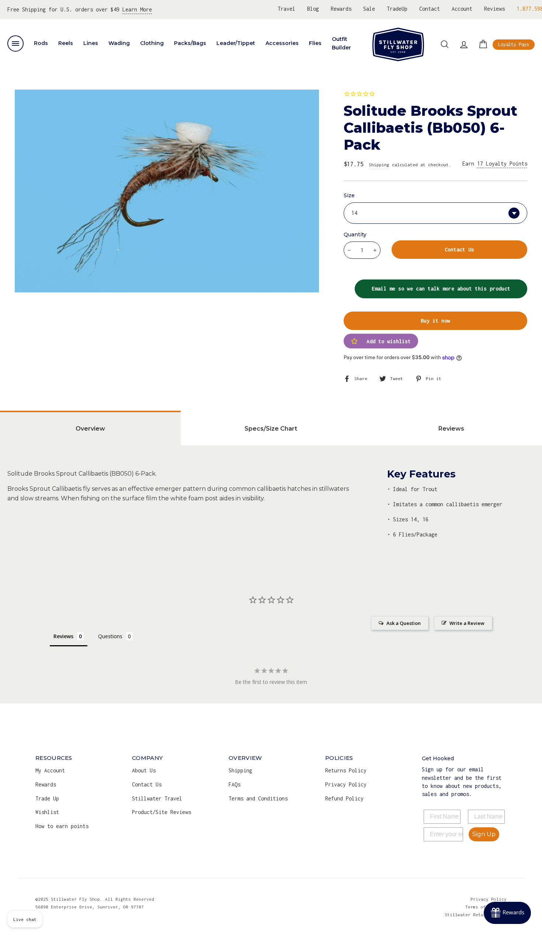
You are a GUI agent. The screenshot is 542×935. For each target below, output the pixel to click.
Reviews (494, 9)
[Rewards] (507, 913)
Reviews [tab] (451, 428)
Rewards (341, 9)
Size (349, 195)
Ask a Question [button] (403, 623)
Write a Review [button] (466, 623)
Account (462, 9)
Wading (119, 43)
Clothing (152, 43)
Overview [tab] (90, 428)
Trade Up (47, 798)
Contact (429, 9)
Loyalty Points (502, 163)
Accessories (282, 43)
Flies (315, 43)
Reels (65, 43)
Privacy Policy (345, 784)
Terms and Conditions (258, 798)
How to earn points (61, 826)
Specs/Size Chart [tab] (270, 428)
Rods (41, 43)
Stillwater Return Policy (476, 914)
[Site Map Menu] (15, 43)
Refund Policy (344, 798)
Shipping (379, 164)
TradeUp (397, 9)
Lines (90, 43)
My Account (50, 770)
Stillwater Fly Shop (398, 44)
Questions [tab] (110, 636)
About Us (144, 770)
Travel (286, 9)
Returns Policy (345, 770)
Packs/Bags (190, 43)
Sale (369, 9)
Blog (313, 9)
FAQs (234, 784)
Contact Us (146, 784)
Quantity (355, 234)
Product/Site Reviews (161, 812)
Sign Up (484, 834)
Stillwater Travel (157, 798)
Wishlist (47, 812)
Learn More (137, 9)
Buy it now (435, 320)
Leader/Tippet (235, 43)
